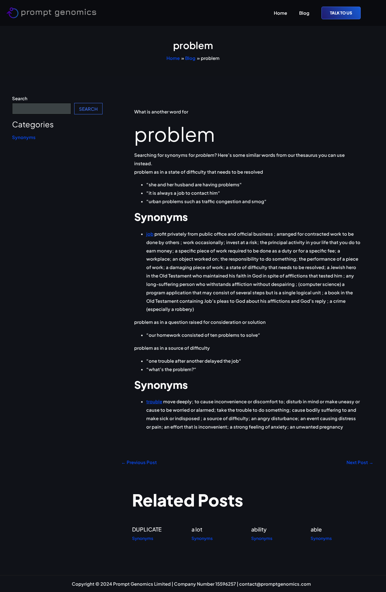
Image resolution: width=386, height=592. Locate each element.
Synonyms (24, 137)
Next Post (359, 462)
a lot (196, 529)
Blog (304, 13)
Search (19, 98)
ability (259, 529)
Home (280, 13)
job (149, 234)
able (316, 529)
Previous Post (139, 462)
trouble (154, 401)
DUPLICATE (147, 529)
